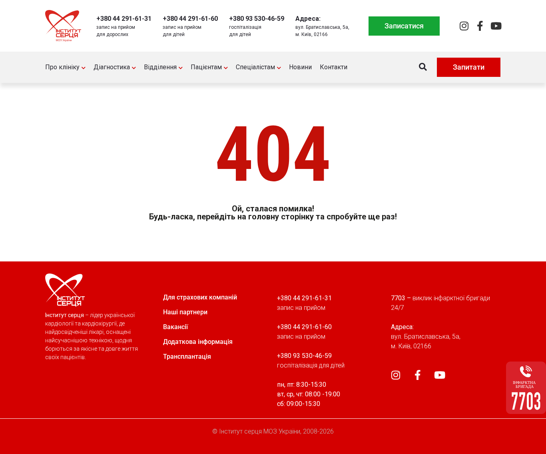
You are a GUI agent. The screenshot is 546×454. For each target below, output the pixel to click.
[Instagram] (464, 26)
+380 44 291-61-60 (190, 18)
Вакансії (175, 327)
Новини (300, 67)
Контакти (333, 67)
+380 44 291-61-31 (123, 18)
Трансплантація (187, 356)
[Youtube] (496, 26)
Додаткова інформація (198, 342)
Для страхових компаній (200, 297)
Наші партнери (185, 312)
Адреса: (308, 18)
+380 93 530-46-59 (256, 18)
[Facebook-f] (480, 26)
